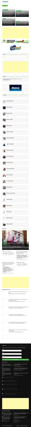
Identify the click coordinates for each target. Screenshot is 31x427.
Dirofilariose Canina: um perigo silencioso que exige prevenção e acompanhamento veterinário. (14, 246)
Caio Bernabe (9, 199)
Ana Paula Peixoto (10, 168)
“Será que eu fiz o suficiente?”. (8, 253)
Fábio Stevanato (9, 100)
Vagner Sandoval (10, 144)
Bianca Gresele (9, 131)
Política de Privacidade (24, 425)
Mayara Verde (9, 113)
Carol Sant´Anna (9, 156)
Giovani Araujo (9, 174)
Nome (3, 349)
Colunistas (18, 21)
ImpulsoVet (5, 15)
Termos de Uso (18, 425)
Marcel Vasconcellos (10, 193)
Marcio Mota (9, 125)
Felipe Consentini (10, 150)
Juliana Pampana (10, 137)
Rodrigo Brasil (9, 187)
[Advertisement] (15, 32)
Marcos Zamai (9, 217)
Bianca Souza (9, 205)
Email (3, 352)
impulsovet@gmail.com (6, 79)
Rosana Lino (9, 211)
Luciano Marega (9, 180)
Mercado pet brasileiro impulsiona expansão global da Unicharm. (22, 13)
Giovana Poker (9, 162)
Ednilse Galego (19, 24)
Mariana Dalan (9, 223)
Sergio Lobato (9, 107)
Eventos (4, 18)
